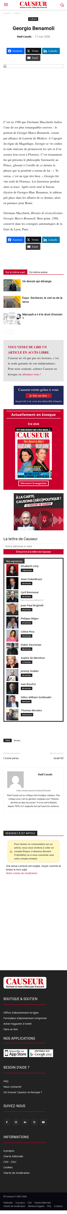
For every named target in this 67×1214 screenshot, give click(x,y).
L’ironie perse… (11, 758)
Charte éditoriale (13, 1156)
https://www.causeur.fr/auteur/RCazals (33, 790)
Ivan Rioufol (28, 684)
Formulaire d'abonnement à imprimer (25, 1018)
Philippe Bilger (30, 618)
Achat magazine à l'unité (17, 1023)
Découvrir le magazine (33, 483)
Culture (17, 13)
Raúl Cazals (24, 36)
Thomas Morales (31, 710)
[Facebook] (6, 1122)
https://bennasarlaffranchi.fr (32, 600)
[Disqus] (33, 922)
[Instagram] (16, 1122)
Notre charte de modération (21, 873)
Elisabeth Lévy (30, 566)
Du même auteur (38, 272)
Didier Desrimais (31, 644)
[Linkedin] (25, 1122)
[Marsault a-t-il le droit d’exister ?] (12, 318)
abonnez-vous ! (31, 374)
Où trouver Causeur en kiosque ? (22, 1092)
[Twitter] (34, 1122)
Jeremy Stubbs (30, 671)
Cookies (8, 1167)
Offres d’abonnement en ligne (21, 1012)
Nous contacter (12, 1086)
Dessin (17, 740)
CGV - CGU (9, 1161)
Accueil (6, 13)
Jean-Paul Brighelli (32, 605)
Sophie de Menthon (33, 657)
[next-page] (11, 332)
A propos (8, 1150)
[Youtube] (43, 1122)
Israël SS (59, 758)
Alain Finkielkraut (31, 579)
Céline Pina (27, 631)
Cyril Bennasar (30, 592)
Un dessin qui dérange (37, 281)
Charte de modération (16, 1172)
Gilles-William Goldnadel (36, 697)
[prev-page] (5, 332)
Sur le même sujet (15, 272)
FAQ (5, 1081)
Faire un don (10, 1029)
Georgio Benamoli (33, 28)
